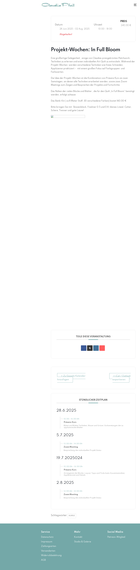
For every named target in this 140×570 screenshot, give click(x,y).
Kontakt (78, 537)
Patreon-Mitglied (116, 537)
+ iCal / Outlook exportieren (122, 378)
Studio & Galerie (82, 542)
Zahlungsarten (48, 546)
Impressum (46, 542)
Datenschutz (47, 537)
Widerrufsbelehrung (51, 555)
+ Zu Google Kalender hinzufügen (71, 378)
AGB (43, 560)
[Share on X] (90, 348)
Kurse (72, 516)
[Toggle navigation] (123, 5)
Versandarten (48, 551)
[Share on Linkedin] (96, 348)
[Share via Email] (102, 348)
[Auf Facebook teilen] (83, 348)
